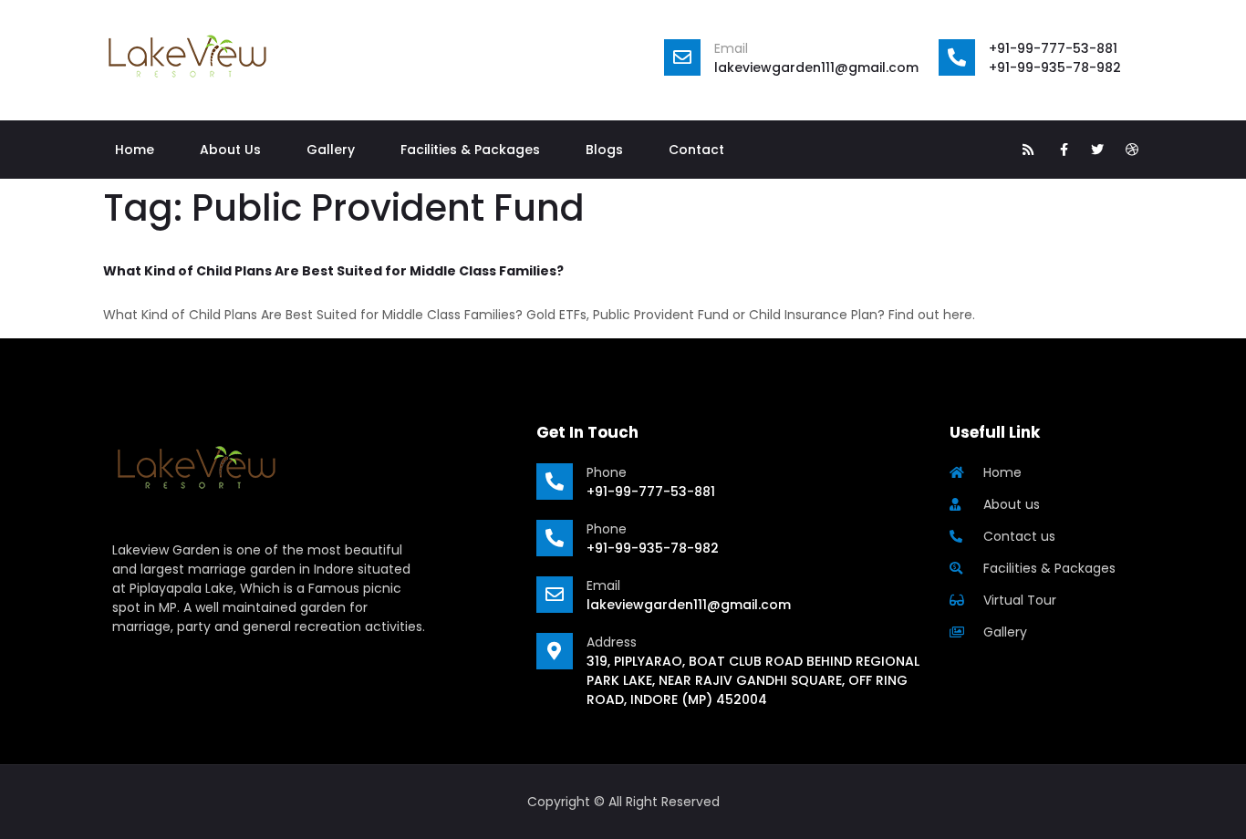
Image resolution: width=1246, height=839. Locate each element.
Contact (696, 149)
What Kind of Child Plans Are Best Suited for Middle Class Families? (333, 271)
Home (134, 149)
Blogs (604, 149)
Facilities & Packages (470, 149)
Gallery (330, 149)
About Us (230, 149)
